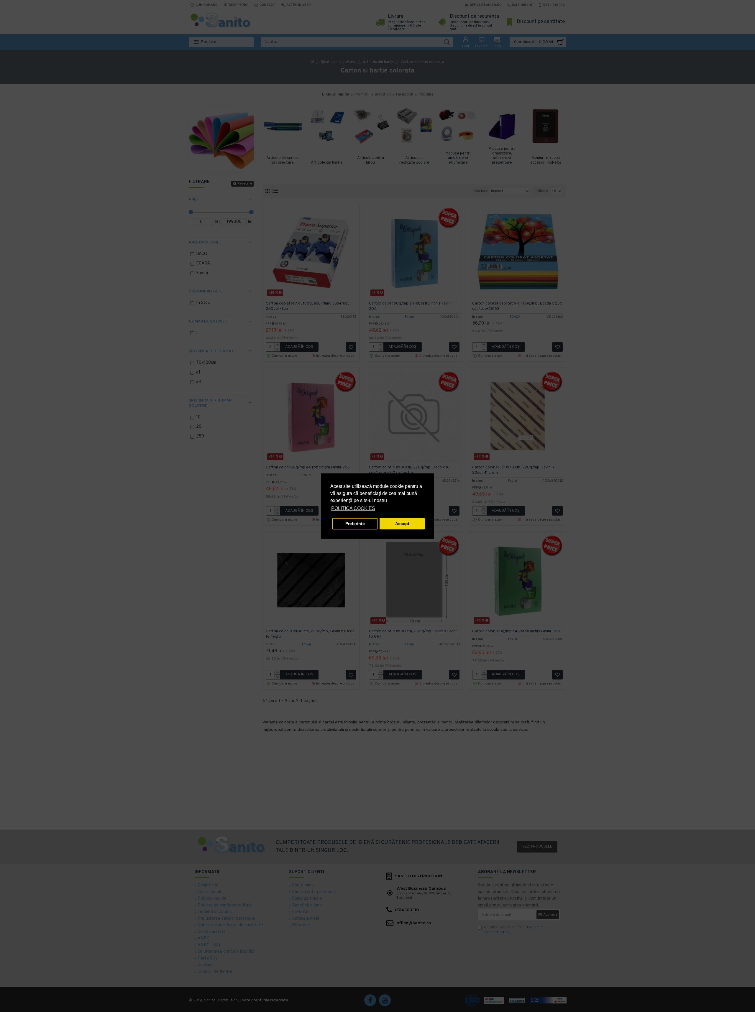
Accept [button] (402, 523)
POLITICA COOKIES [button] (353, 508)
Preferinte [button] (355, 523)
